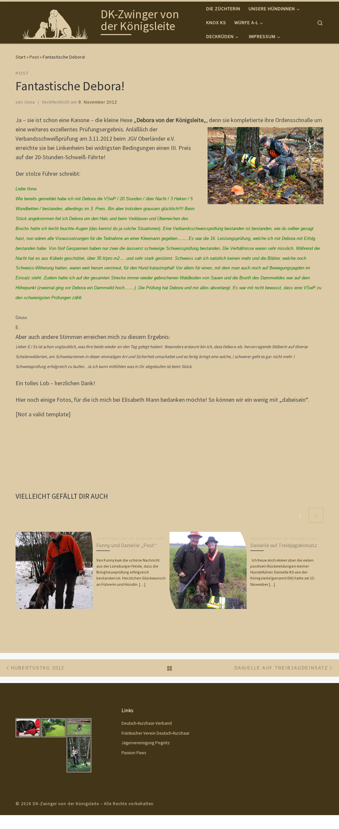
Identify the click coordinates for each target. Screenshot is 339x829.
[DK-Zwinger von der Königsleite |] (57, 21)
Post (34, 57)
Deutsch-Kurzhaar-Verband (146, 723)
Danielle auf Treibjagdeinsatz (283, 545)
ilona (29, 102)
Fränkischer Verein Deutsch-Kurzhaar (155, 733)
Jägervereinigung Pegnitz (145, 743)
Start (20, 57)
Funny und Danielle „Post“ (126, 545)
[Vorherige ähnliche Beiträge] (300, 515)
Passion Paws (133, 753)
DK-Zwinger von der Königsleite (66, 803)
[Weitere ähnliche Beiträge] (316, 515)
